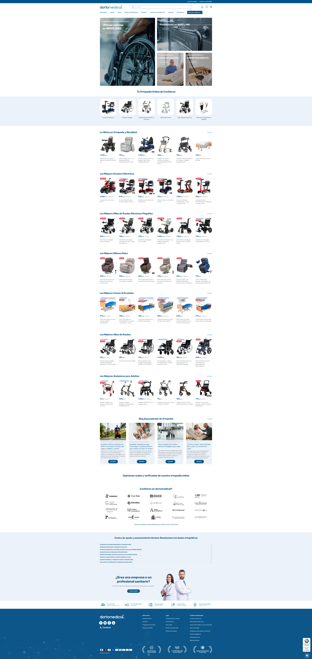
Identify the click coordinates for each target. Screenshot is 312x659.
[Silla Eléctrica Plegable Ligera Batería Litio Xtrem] (204, 226)
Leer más (113, 461)
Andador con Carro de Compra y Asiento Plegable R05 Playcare (203, 404)
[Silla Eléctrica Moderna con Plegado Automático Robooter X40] (165, 226)
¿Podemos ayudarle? (192, 1)
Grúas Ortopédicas (131, 12)
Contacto (107, 627)
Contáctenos (133, 591)
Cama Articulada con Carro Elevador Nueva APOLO (165, 320)
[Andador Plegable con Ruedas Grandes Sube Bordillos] (108, 388)
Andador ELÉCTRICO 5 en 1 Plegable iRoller (146, 403)
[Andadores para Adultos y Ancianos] (146, 107)
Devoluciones (170, 621)
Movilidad (103, 12)
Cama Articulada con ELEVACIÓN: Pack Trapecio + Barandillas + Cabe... (127, 321)
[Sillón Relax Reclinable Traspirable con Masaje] (127, 265)
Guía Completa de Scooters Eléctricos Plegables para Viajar (169, 445)
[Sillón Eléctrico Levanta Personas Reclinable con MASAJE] (165, 265)
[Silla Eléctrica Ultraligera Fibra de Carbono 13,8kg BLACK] (184, 226)
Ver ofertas (165, 29)
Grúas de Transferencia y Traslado (203, 118)
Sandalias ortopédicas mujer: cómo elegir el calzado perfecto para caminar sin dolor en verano (141, 446)
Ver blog (209, 419)
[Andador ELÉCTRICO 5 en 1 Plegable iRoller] (146, 388)
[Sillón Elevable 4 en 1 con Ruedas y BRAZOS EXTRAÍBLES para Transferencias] (127, 144)
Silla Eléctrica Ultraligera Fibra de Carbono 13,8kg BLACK (183, 241)
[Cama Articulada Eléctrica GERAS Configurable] (146, 305)
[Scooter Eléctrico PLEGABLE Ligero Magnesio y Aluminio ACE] (204, 186)
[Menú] (309, 639)
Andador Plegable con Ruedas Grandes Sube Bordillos (106, 404)
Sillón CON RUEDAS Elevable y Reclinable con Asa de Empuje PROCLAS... (203, 281)
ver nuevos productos (112, 33)
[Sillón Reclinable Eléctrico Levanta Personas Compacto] (146, 265)
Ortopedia (180, 12)
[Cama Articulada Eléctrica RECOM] (204, 144)
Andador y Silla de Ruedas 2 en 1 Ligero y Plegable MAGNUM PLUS (184, 160)
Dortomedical (106, 653)
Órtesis (170, 12)
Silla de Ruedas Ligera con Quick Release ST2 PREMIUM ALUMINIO (184, 362)
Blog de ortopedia (147, 628)
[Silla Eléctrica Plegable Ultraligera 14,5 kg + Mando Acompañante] (127, 226)
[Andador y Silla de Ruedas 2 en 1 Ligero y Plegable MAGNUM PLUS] (184, 144)
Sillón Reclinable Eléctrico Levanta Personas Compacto (146, 280)
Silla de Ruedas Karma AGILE (127, 361)
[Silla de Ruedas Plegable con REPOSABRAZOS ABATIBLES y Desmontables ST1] (108, 347)
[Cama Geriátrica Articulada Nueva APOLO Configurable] (204, 305)
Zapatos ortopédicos (157, 12)
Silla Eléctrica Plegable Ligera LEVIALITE (106, 240)
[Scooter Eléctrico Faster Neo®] (108, 186)
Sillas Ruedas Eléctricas (185, 117)
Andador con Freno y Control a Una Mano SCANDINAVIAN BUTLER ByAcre (164, 161)
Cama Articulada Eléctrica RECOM (203, 159)
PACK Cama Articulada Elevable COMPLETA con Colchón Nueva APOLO (183, 321)
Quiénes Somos (147, 618)
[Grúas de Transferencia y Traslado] (204, 107)
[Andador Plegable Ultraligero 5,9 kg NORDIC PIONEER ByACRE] (127, 388)
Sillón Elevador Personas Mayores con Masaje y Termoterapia (107, 281)
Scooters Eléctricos (108, 117)
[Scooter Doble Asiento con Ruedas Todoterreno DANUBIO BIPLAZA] (146, 144)
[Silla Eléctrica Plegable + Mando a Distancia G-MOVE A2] (108, 144)
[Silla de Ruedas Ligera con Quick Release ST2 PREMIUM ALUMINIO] (184, 347)
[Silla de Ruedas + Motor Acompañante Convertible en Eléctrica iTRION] (165, 347)
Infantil (144, 12)
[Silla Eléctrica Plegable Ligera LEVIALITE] (108, 226)
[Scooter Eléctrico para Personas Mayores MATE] (127, 186)
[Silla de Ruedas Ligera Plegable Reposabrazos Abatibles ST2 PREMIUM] (146, 347)
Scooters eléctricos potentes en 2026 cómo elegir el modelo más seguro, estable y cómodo (112, 446)
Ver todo (209, 132)
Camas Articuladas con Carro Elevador (201, 625)
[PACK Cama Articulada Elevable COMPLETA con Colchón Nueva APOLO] (184, 305)
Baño (119, 12)
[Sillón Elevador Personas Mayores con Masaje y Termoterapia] (108, 265)
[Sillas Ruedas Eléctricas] (184, 107)
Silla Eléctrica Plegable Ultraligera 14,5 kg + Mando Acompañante (127, 241)
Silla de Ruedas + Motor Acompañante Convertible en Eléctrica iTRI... (164, 362)
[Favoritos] (206, 7)
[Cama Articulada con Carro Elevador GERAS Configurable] (108, 305)
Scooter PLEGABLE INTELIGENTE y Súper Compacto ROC (182, 201)
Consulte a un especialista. (205, 1)
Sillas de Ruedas (127, 117)
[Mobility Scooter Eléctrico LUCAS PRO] (146, 186)
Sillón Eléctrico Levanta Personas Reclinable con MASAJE (164, 281)
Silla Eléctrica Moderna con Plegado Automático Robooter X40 (165, 241)
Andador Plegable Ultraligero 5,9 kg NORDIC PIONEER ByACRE (126, 404)
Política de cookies (171, 631)
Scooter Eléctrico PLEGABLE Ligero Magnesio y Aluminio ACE (204, 201)
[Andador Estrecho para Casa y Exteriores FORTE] (165, 388)
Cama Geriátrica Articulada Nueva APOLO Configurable (203, 320)
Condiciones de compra (173, 618)
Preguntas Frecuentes (148, 625)
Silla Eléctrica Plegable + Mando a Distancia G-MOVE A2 (108, 160)
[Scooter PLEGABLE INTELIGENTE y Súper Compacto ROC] (184, 186)
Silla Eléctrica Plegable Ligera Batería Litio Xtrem (203, 240)
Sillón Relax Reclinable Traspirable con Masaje (126, 280)
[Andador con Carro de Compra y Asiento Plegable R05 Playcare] (204, 388)
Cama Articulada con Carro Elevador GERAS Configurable (107, 321)
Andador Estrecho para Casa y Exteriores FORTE (165, 403)
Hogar (112, 12)
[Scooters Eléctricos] (108, 107)
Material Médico (194, 640)
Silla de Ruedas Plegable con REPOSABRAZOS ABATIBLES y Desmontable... (108, 362)
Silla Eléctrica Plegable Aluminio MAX (144, 240)
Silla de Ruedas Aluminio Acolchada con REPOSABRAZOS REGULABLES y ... (203, 363)
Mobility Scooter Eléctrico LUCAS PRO (145, 201)
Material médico (194, 12)
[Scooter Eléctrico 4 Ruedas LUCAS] (165, 186)
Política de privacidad (172, 628)
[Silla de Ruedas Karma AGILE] (127, 347)
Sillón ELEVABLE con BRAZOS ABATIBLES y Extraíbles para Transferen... (184, 281)
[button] (211, 7)
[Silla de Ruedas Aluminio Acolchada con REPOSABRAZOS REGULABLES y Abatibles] (204, 347)
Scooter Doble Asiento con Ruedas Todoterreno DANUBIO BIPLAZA (146, 160)
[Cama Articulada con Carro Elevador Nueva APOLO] (165, 305)
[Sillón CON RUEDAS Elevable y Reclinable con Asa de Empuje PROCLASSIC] (204, 265)
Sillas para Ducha (165, 117)
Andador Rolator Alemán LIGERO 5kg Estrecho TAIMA (184, 403)
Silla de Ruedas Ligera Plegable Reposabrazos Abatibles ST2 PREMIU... (145, 362)
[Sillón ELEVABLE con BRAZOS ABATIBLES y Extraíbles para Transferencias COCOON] (184, 265)
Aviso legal (169, 625)
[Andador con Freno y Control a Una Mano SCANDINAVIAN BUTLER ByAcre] (165, 144)
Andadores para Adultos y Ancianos (146, 118)
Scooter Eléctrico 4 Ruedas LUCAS (165, 201)
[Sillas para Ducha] (165, 107)
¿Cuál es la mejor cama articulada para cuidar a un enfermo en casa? (198, 446)
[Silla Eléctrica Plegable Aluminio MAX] (146, 226)
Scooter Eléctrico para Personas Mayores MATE (126, 201)
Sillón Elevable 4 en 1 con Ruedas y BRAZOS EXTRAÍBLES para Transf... (126, 160)
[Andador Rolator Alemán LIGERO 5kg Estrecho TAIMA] (184, 388)
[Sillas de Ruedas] (127, 107)
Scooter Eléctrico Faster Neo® (107, 201)
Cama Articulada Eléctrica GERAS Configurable (145, 320)
